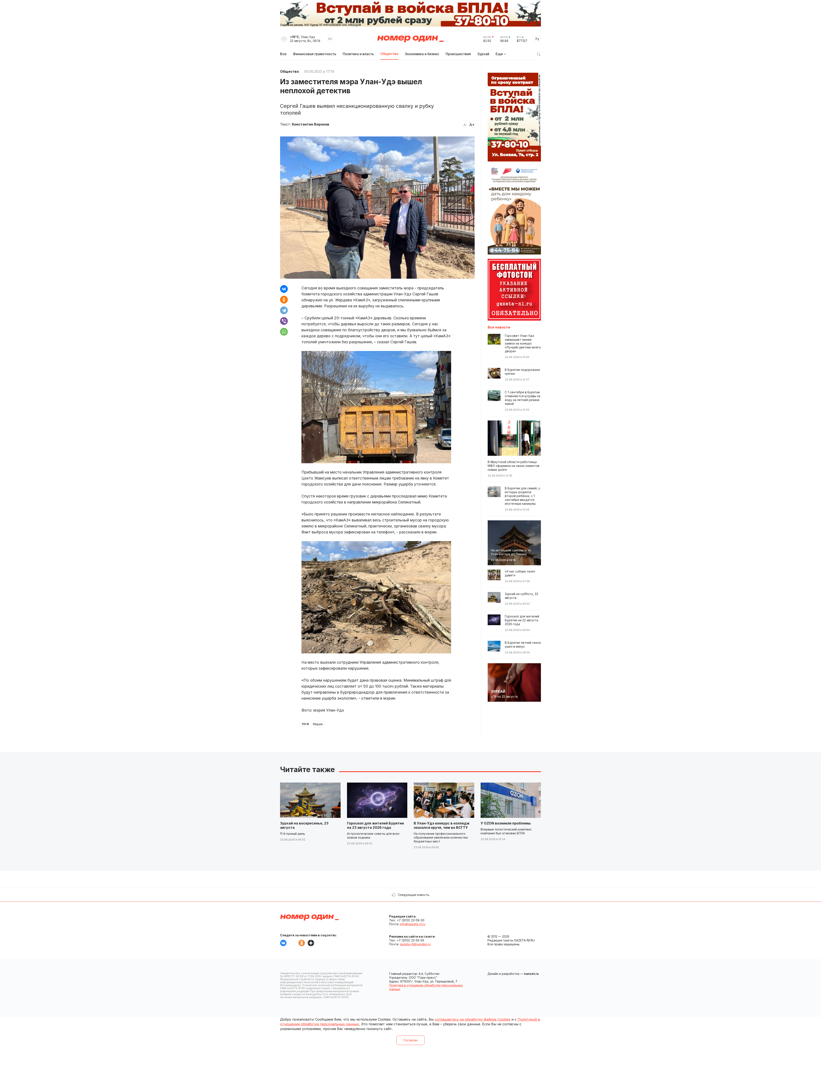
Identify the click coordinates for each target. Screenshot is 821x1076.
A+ (472, 124)
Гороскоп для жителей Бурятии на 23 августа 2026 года (375, 825)
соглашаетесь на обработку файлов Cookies (472, 1019)
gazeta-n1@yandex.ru (415, 944)
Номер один (410, 39)
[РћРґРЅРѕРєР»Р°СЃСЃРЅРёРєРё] (284, 299)
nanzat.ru (531, 973)
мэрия (318, 724)
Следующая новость (413, 895)
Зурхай (483, 54)
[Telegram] (284, 310)
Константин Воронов (310, 124)
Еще (499, 54)
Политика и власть (358, 54)
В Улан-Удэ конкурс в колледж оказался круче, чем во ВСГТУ (442, 825)
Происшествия (458, 54)
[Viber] (284, 321)
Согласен (410, 1040)
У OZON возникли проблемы (506, 823)
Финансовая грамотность (314, 54)
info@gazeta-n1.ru (412, 924)
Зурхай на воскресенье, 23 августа (304, 825)
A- (465, 125)
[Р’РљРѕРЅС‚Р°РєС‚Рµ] (284, 289)
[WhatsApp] (284, 332)
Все (283, 54)
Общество (389, 54)
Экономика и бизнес (422, 54)
